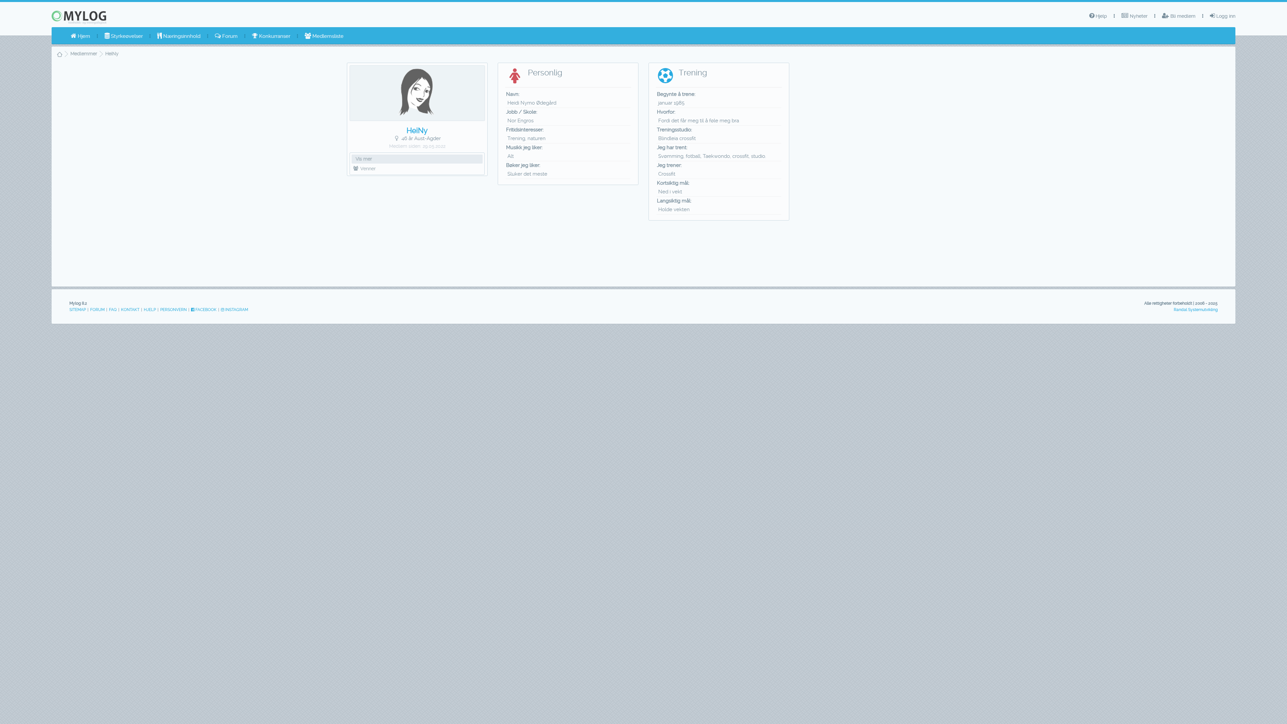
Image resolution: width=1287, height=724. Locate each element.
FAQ (113, 309)
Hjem (83, 36)
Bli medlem (1182, 16)
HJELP (150, 309)
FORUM (97, 309)
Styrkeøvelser (126, 36)
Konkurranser (274, 36)
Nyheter (1138, 16)
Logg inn (1225, 16)
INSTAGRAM (236, 309)
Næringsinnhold (181, 36)
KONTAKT (130, 309)
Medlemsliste (327, 36)
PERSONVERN (173, 309)
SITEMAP (77, 309)
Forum (229, 36)
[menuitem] (80, 36)
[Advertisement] (417, 229)
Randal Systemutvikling (1196, 309)
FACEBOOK (205, 309)
